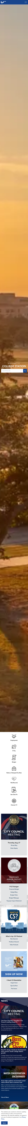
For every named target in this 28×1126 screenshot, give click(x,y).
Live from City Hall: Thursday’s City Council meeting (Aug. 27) (12, 1021)
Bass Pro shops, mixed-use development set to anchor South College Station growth (13, 1051)
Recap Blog (14, 845)
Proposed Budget (14, 889)
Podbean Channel (14, 942)
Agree (4, 1123)
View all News (5, 1097)
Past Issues (14, 988)
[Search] (25, 371)
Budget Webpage (14, 898)
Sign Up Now (14, 985)
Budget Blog (14, 892)
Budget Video (14, 895)
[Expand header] (26, 2)
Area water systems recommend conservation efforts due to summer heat (13, 1081)
